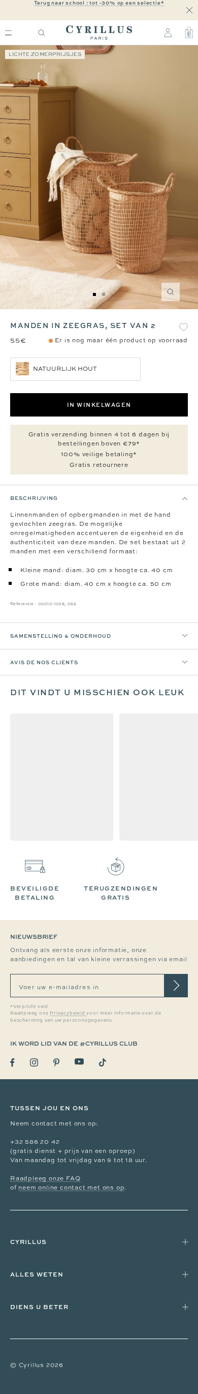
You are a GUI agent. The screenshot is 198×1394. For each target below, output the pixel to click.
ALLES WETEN (36, 1274)
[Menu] (8, 32)
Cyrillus (28, 1241)
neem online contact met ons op (71, 1187)
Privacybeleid (68, 1013)
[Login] (168, 32)
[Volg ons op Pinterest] (56, 1062)
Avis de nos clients (44, 662)
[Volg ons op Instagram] (34, 1062)
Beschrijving (34, 497)
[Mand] (189, 32)
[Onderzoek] (41, 32)
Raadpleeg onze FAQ (45, 1178)
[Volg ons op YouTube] (79, 1061)
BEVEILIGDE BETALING (34, 893)
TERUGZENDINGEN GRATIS (121, 893)
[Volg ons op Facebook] (12, 1062)
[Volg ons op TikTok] (102, 1062)
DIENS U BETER (39, 1306)
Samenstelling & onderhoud (60, 635)
